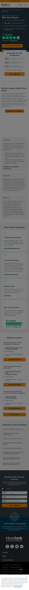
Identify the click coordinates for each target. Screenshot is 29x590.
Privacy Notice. (18, 586)
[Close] (27, 576)
